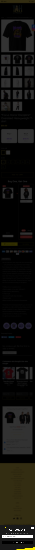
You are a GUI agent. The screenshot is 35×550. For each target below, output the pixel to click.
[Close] (32, 528)
